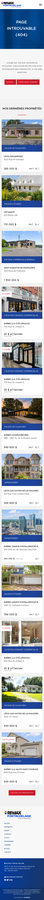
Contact (7, 852)
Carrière (7, 845)
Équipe (6, 830)
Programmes (9, 841)
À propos (7, 834)
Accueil (10, 82)
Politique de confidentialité (13, 892)
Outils (6, 837)
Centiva (26, 897)
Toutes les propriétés (22, 793)
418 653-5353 (12, 870)
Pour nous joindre (28, 82)
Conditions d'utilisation (32, 892)
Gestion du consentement (22, 894)
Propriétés (8, 827)
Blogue (7, 848)
